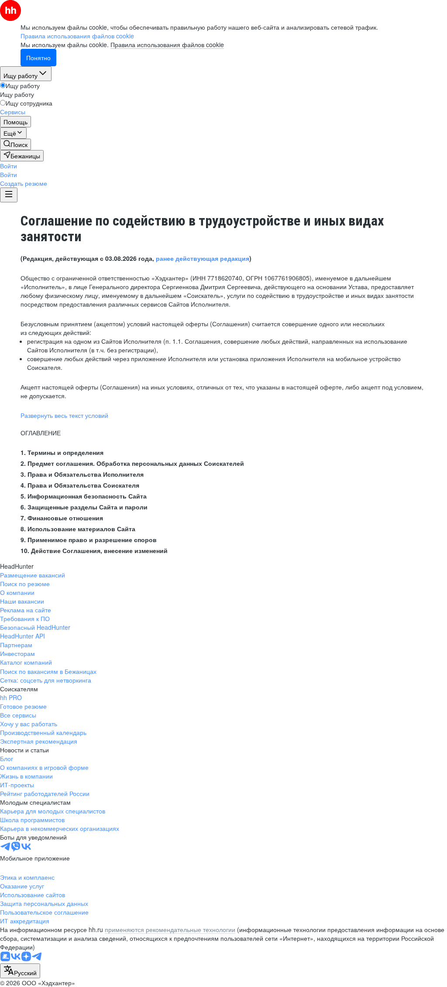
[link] (15, 144)
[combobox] (20, 970)
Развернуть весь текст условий (64, 415)
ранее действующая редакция (202, 258)
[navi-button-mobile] (8, 195)
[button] (8, 165)
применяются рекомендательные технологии (170, 929)
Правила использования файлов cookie (167, 44)
